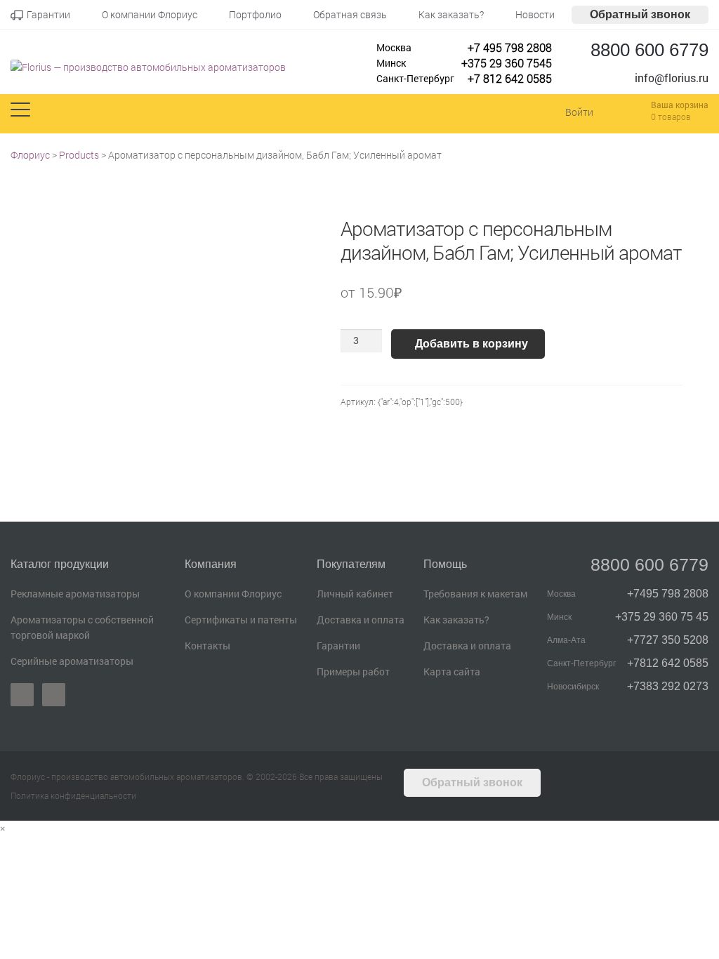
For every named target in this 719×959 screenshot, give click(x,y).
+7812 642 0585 (667, 663)
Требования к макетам (475, 593)
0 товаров (671, 116)
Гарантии (338, 645)
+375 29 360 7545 (506, 62)
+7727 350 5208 (667, 640)
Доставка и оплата (360, 619)
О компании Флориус (233, 593)
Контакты (207, 645)
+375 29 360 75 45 (661, 617)
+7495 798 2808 (667, 594)
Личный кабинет (355, 593)
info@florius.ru (671, 77)
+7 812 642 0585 (510, 78)
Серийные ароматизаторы (72, 661)
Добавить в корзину (471, 344)
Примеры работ (353, 671)
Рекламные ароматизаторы (75, 593)
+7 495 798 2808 (510, 47)
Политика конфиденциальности (73, 795)
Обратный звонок (640, 14)
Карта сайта (451, 671)
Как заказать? (456, 619)
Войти (579, 112)
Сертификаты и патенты (241, 619)
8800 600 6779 (649, 49)
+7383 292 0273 (667, 686)
